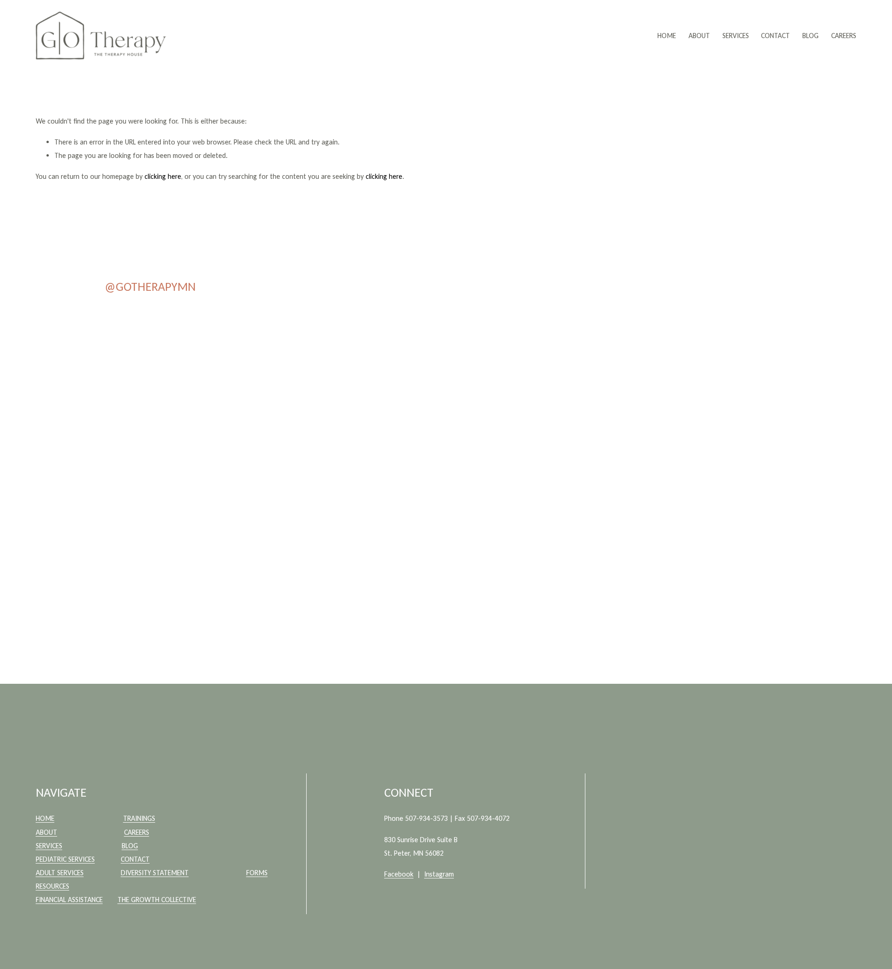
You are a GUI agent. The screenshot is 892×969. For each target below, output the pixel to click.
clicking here (162, 176)
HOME (666, 35)
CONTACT (775, 35)
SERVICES (735, 35)
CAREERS (843, 35)
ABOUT (699, 35)
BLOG (810, 35)
